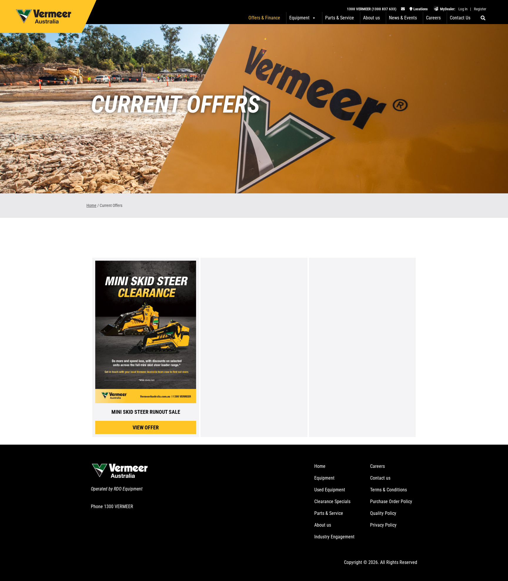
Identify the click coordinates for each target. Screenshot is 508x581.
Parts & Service (339, 18)
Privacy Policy (383, 525)
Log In (462, 9)
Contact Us (460, 18)
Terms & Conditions (388, 490)
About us (371, 18)
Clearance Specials (332, 501)
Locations (420, 9)
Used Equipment (329, 490)
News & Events (403, 18)
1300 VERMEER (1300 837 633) (371, 9)
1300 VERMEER (118, 506)
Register (480, 9)
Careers (433, 18)
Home (91, 205)
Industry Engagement (334, 537)
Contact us (380, 478)
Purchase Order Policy (391, 501)
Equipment (324, 478)
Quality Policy (383, 513)
